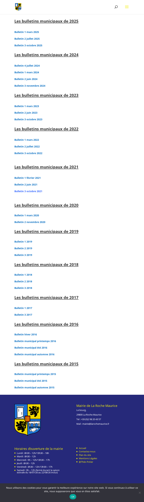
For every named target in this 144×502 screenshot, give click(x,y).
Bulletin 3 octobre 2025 (28, 45)
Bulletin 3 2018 (23, 288)
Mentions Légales (88, 458)
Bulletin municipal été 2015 (30, 380)
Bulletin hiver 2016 (25, 334)
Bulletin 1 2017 (23, 308)
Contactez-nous (87, 451)
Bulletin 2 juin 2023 (25, 112)
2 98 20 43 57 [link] (94, 419)
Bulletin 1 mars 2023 (26, 106)
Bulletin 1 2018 (23, 274)
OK (73, 496)
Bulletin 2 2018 (23, 281)
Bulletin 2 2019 (23, 248)
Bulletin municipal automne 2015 (34, 387)
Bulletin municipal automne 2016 (34, 354)
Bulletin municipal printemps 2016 (35, 341)
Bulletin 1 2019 (23, 241)
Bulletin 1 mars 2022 (26, 139)
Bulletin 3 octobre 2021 (28, 191)
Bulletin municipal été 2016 (30, 347)
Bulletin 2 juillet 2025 (27, 38)
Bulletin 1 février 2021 (27, 177)
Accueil (82, 448)
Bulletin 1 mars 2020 (26, 215)
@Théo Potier (86, 461)
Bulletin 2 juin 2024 (25, 79)
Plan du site (85, 455)
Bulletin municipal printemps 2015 (35, 374)
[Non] (139, 492)
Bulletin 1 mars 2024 (26, 72)
